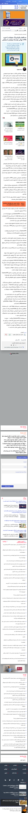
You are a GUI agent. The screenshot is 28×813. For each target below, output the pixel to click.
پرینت (16, 30)
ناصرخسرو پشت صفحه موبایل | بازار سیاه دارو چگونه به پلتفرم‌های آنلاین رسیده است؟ (15, 521)
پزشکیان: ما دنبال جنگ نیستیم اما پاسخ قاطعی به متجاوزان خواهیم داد (14, 641)
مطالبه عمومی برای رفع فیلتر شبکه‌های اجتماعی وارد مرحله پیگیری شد (11, 204)
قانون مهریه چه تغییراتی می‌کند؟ (19, 595)
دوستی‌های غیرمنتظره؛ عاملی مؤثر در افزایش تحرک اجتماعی (14, 613)
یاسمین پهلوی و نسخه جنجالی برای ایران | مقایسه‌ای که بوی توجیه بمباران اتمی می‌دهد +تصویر (14, 565)
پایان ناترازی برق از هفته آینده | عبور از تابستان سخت (15, 560)
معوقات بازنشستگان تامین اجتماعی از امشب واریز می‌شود (14, 609)
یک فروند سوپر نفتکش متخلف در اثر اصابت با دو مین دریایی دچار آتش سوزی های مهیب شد (13, 622)
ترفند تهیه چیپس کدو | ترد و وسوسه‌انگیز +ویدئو (11, 801)
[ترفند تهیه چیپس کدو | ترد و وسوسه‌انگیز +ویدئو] (23, 802)
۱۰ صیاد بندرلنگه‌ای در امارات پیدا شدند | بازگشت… (11, 793)
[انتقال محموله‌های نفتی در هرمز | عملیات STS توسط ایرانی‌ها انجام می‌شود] (22, 787)
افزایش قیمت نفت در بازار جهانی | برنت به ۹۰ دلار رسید (15, 583)
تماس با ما (14, 1)
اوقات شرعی (8, 1)
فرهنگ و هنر (14, 769)
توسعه (25, 765)
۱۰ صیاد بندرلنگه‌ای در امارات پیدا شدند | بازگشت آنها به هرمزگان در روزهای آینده (14, 551)
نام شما (24, 462)
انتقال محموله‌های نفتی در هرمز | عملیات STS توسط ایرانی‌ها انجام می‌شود (14, 545)
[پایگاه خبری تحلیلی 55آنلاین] (20, 7)
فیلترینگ (23, 340)
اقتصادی (25, 769)
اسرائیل (16, 340)
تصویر (6, 773)
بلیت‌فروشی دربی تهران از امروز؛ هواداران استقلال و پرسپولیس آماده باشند (14, 602)
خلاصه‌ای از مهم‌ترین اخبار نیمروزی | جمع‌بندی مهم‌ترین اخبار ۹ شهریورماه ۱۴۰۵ (14, 590)
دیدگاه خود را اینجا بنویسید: (20, 472)
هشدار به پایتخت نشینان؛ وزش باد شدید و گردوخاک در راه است (13, 598)
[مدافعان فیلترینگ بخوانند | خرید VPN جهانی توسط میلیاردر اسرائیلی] (14, 345)
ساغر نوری (19, 69)
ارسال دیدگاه (7, 486)
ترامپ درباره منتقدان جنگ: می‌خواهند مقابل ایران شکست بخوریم (14, 635)
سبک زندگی (14, 773)
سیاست (25, 773)
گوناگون (6, 769)
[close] (26, 806)
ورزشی (6, 765)
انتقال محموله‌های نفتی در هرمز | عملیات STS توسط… (11, 786)
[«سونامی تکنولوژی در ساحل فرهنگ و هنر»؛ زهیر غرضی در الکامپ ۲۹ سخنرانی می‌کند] (22, 506)
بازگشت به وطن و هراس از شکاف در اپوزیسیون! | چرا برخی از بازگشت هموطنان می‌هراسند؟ (14, 531)
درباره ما (20, 1)
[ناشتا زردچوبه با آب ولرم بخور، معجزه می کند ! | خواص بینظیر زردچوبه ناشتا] (25, 810)
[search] (1, 8)
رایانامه (25, 467)
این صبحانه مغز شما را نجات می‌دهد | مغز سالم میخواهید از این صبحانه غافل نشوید (13, 659)
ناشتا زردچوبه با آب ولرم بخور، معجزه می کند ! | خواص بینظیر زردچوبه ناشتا (12, 809)
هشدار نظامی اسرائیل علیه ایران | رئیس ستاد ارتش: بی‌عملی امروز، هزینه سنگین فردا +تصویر (15, 440)
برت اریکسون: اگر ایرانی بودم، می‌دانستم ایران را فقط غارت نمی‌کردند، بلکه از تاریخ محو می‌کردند (15, 511)
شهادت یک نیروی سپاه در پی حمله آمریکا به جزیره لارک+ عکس (14, 606)
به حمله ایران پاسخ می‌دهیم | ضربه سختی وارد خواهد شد (14, 574)
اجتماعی (15, 765)
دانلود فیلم (23, 760)
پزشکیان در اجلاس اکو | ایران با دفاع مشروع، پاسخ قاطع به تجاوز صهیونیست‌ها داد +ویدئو (14, 436)
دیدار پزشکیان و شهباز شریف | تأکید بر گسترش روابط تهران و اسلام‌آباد (14, 579)
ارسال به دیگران (22, 30)
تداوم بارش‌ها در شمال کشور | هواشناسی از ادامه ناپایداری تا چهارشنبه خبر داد (14, 556)
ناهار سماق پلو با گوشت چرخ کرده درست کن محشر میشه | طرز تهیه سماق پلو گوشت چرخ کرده (14, 617)
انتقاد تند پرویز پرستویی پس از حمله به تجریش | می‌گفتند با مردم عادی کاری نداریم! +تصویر (14, 444)
